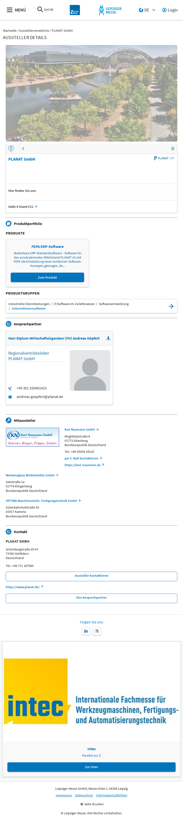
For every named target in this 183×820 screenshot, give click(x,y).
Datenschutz (84, 795)
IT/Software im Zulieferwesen (74, 304)
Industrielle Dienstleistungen (29, 304)
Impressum (64, 795)
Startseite (9, 31)
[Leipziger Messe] (110, 10)
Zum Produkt (47, 277)
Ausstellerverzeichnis (34, 31)
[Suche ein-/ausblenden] (40, 10)
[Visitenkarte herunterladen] (108, 338)
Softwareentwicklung (114, 304)
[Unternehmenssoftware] (171, 306)
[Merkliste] (172, 149)
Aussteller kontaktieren (91, 575)
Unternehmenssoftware (29, 308)
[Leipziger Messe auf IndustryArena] (97, 631)
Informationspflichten (111, 795)
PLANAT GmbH (62, 31)
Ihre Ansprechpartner (91, 597)
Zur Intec (91, 767)
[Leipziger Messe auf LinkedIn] (86, 631)
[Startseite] (74, 10)
